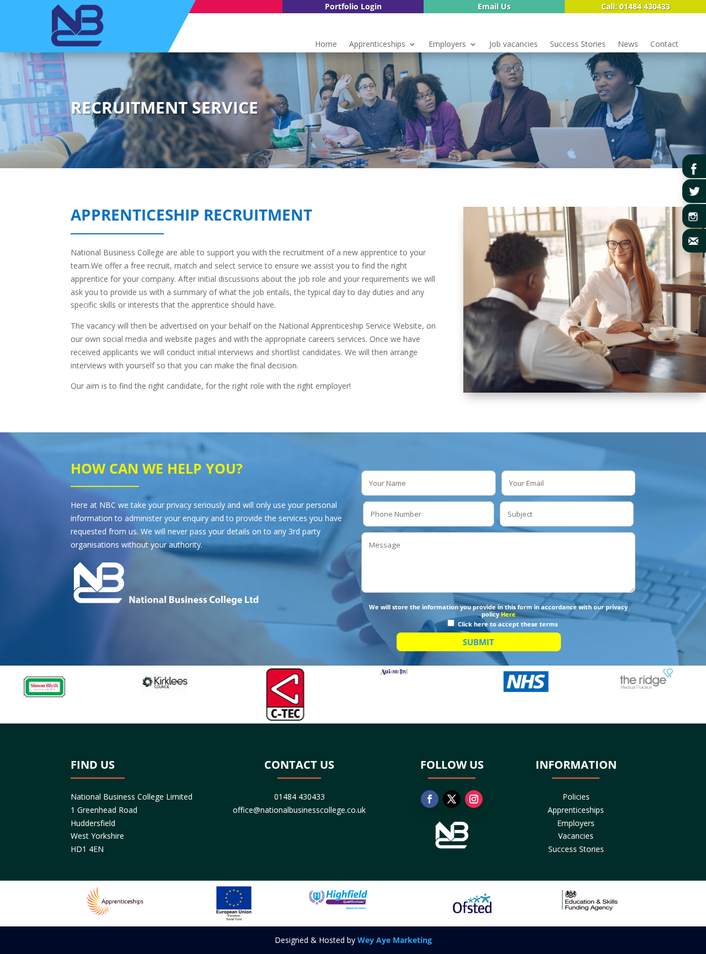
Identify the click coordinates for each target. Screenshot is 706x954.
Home (326, 44)
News (628, 44)
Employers (447, 44)
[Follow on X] (452, 799)
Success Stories (578, 44)
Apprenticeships (377, 44)
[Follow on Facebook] (429, 799)
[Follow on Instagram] (474, 799)
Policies (576, 796)
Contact (664, 44)
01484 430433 (299, 796)
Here (508, 614)
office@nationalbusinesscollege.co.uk (299, 810)
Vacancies (575, 835)
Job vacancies (513, 44)
